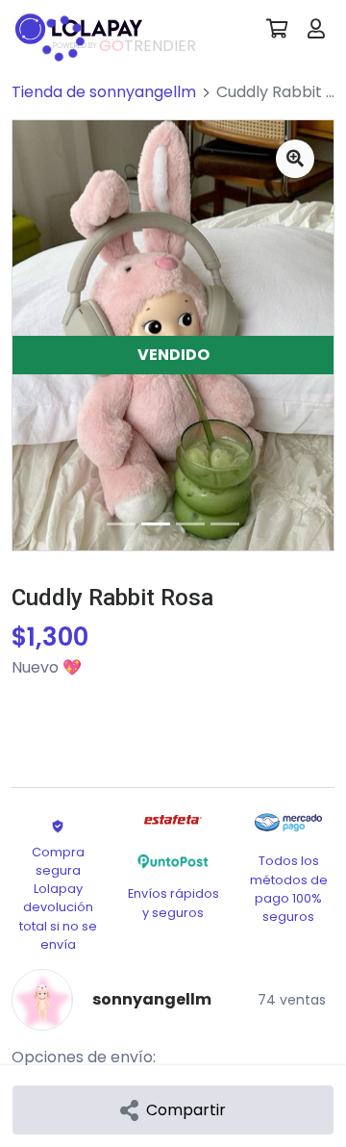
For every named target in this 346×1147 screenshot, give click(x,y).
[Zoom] (295, 159)
